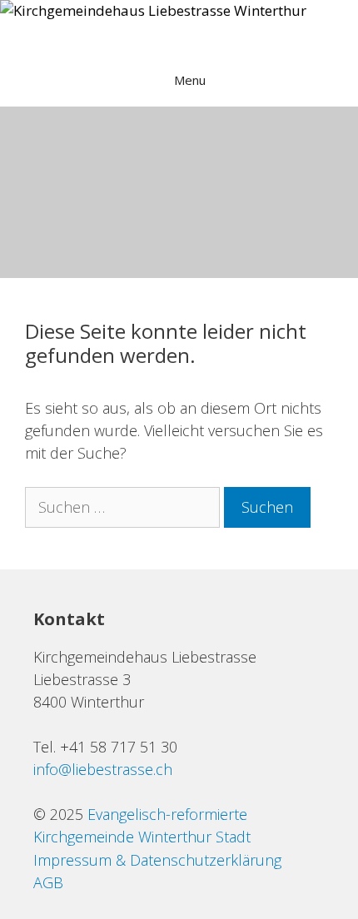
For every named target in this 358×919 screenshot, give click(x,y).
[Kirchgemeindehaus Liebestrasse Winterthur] (153, 11)
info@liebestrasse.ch (102, 769)
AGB (48, 882)
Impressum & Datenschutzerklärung (157, 860)
